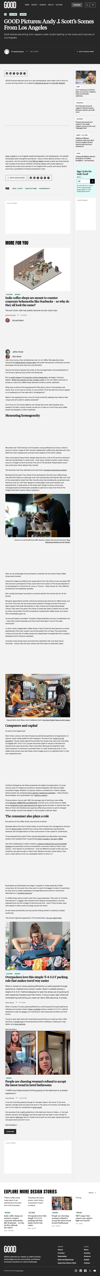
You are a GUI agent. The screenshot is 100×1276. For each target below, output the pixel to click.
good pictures (31, 188)
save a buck (37, 1107)
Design (23, 14)
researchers (43, 377)
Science (43, 5)
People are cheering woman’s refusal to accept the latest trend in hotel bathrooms (35, 1083)
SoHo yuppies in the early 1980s (50, 839)
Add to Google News (86, 51)
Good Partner (10, 315)
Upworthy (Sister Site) (67, 1263)
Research (79, 103)
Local (78, 153)
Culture (59, 5)
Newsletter (62, 1256)
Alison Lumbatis (34, 1009)
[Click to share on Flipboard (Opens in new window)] (17, 73)
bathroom (19, 1117)
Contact (61, 1253)
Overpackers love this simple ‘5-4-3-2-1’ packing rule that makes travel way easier (36, 978)
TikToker (25, 1115)
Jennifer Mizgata (58, 83)
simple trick (19, 1022)
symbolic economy (24, 893)
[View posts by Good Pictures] (6, 51)
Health (51, 5)
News (27, 5)
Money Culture (82, 135)
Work (78, 87)
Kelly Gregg (16, 356)
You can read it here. (54, 918)
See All (91, 1193)
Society (34, 5)
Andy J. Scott (10, 156)
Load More (10, 1131)
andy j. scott (17, 188)
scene (21, 901)
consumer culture (31, 377)
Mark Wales (9, 1002)
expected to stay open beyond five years (26, 805)
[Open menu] (93, 5)
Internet (79, 119)
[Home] (5, 14)
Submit (93, 182)
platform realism (40, 795)
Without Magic (38, 161)
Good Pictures (19, 52)
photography (44, 188)
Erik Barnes (9, 1098)
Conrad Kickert (18, 320)
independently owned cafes (25, 362)
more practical (19, 1024)
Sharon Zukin (17, 829)
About (60, 1250)
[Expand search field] (87, 5)
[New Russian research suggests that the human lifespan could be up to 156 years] (86, 106)
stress (24, 1012)
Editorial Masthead (66, 1260)
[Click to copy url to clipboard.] (24, 73)
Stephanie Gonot (41, 83)
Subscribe (77, 5)
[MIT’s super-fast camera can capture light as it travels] (86, 1211)
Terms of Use (86, 187)
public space (16, 377)
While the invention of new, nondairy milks (28, 380)
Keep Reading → (11, 1029)
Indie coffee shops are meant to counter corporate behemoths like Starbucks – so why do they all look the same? (37, 301)
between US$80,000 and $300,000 (23, 803)
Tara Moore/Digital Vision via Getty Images (56, 720)
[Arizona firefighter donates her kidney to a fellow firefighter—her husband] (86, 156)
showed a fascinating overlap (55, 470)
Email (80, 177)
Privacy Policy (81, 189)
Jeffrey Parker (17, 352)
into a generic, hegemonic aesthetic (41, 793)
